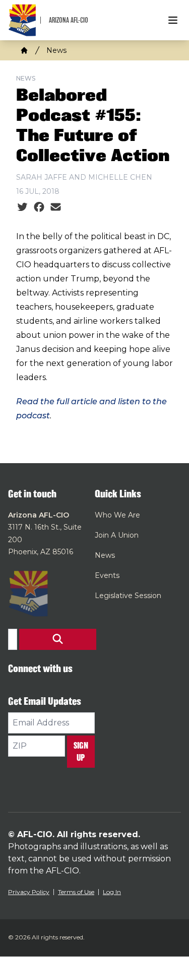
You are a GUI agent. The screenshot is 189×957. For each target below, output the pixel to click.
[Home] (24, 50)
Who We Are (117, 515)
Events (107, 575)
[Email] (55, 207)
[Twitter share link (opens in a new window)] (22, 207)
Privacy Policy (28, 892)
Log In (112, 892)
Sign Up (81, 751)
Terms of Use (76, 892)
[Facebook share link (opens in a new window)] (39, 207)
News (56, 50)
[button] (57, 639)
